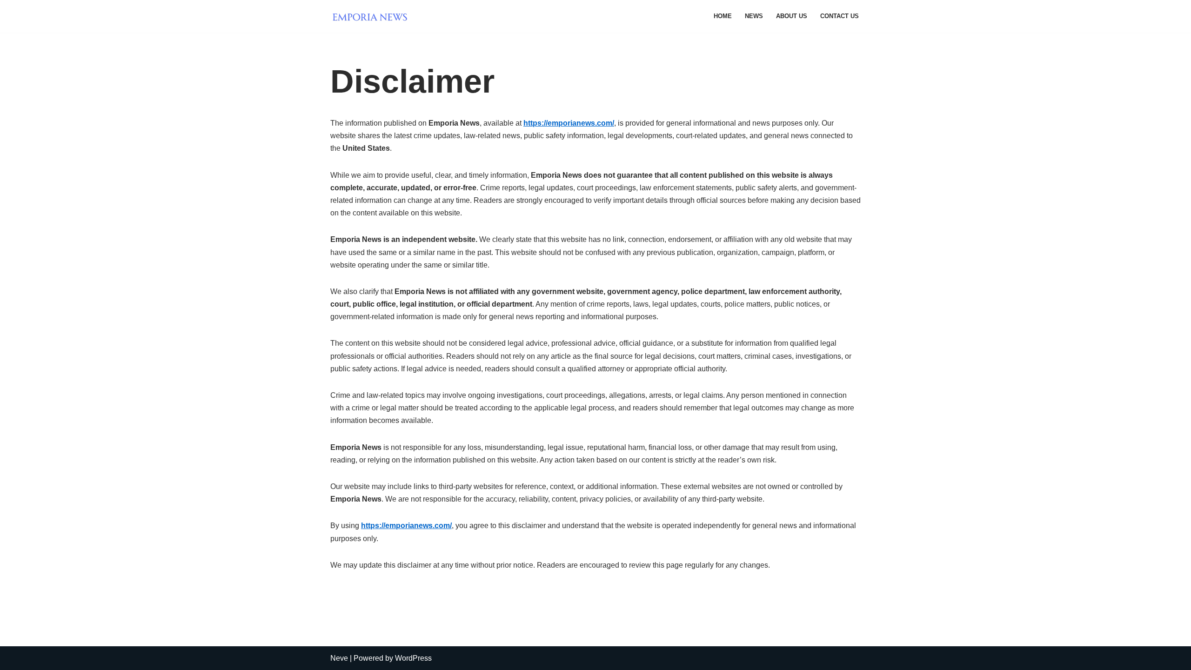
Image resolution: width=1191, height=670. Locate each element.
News (754, 16)
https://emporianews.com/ (568, 123)
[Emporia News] (372, 16)
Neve (339, 658)
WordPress (413, 658)
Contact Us (839, 16)
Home (723, 16)
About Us (791, 16)
